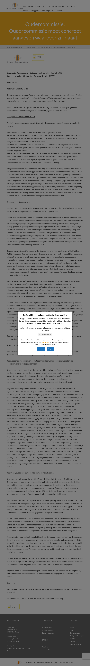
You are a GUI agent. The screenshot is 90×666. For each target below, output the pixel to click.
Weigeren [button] (50, 349)
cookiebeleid (45, 342)
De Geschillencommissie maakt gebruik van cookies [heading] (45, 315)
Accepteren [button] (41, 349)
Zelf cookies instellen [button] (45, 334)
